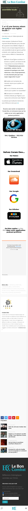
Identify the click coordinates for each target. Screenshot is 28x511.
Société (4, 22)
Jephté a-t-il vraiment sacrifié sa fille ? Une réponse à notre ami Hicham (17, 435)
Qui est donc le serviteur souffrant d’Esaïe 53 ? (15, 443)
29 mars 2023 (11, 425)
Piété (19, 20)
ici (18, 103)
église (22, 288)
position (10, 292)
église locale (6, 290)
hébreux (13, 290)
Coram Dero (16, 286)
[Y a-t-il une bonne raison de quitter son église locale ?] (14, 304)
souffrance (17, 292)
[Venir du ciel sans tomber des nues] (4, 426)
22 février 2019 (11, 431)
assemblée (5, 286)
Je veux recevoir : (6, 491)
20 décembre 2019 (12, 440)
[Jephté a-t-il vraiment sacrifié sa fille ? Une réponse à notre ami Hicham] (4, 434)
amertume (18, 284)
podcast (22, 290)
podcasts (5, 292)
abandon (12, 284)
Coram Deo (5, 20)
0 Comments (13, 33)
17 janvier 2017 (5, 24)
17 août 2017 (11, 447)
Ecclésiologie (13, 20)
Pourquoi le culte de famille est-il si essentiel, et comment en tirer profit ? (17, 451)
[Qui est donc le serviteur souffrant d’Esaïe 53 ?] (4, 442)
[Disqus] (14, 351)
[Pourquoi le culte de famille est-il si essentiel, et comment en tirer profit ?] (4, 449)
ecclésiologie (15, 288)
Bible (10, 286)
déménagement (6, 288)
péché (18, 290)
